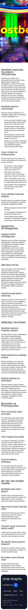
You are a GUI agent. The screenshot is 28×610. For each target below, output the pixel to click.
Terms (16, 605)
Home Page (7, 591)
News (15, 591)
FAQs (21, 591)
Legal (20, 605)
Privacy (11, 605)
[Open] (23, 4)
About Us (5, 605)
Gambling (6, 40)
